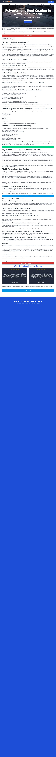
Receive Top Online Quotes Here (28, 263)
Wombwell (10, 261)
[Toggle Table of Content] (13, 39)
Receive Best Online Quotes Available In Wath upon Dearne (28, 147)
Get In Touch (51, 1)
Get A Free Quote (28, 290)
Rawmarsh (14, 261)
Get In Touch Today (28, 35)
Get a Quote (28, 21)
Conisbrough (25, 261)
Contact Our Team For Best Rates (28, 195)
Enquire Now (28, 294)
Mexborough (4, 261)
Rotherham (19, 261)
